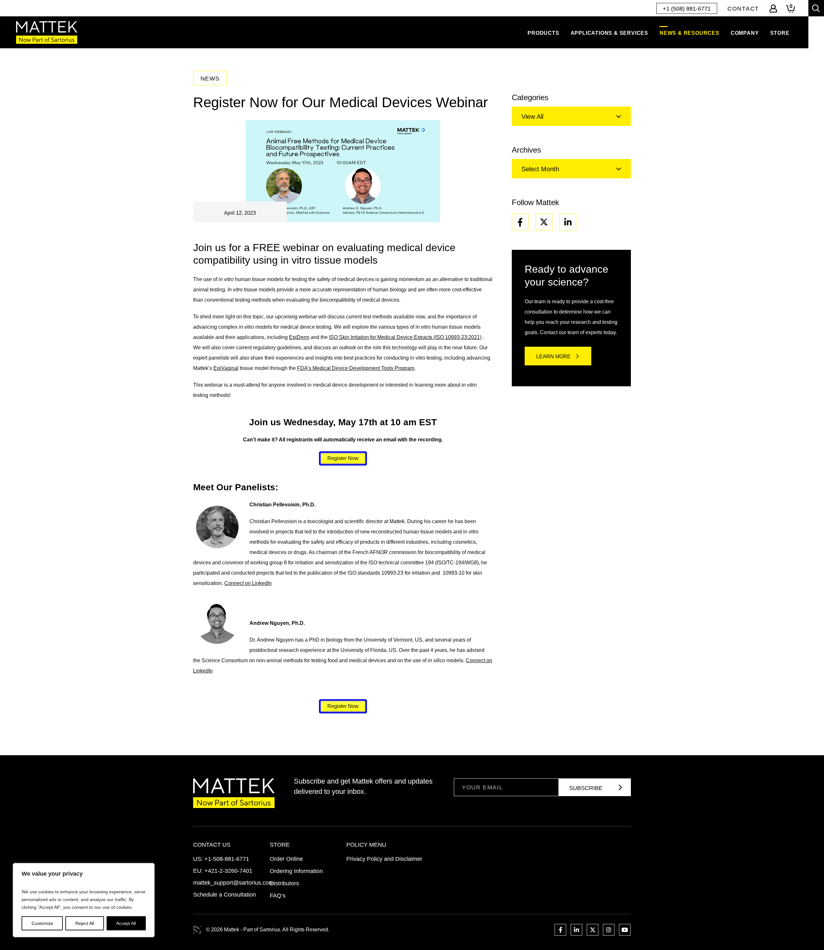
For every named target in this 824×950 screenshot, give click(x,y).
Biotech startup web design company (197, 930)
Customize (42, 923)
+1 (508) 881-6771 (687, 8)
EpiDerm (299, 337)
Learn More (553, 356)
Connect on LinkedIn (248, 583)
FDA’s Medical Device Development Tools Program (355, 368)
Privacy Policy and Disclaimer (384, 859)
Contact (743, 8)
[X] (544, 222)
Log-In (773, 9)
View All (532, 116)
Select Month (540, 169)
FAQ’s (278, 895)
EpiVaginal (226, 368)
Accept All (126, 923)
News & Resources (689, 33)
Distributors (284, 883)
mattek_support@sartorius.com (233, 882)
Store (780, 33)
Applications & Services (609, 33)
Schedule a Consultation (224, 894)
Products (543, 33)
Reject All (84, 923)
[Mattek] (46, 32)
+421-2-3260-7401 (228, 871)
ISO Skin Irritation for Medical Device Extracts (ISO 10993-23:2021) (405, 337)
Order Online (286, 859)
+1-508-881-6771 (226, 859)
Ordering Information (296, 871)
